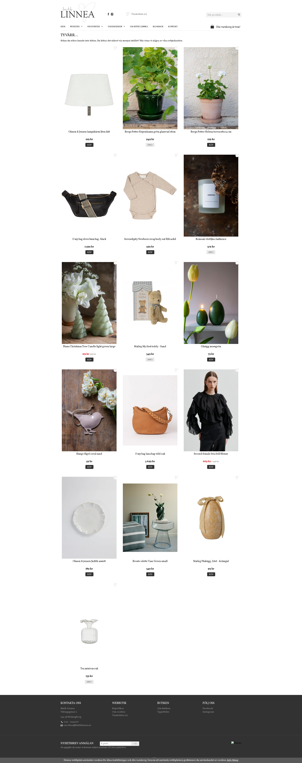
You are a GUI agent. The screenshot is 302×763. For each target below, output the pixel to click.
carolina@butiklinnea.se (77, 725)
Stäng (235, 760)
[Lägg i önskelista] (115, 48)
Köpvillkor (118, 708)
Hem (63, 26)
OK (135, 743)
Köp (89, 145)
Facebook (208, 708)
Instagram (208, 712)
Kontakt (173, 26)
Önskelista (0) (120, 715)
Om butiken (163, 708)
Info (150, 145)
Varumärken (115, 26)
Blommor (158, 26)
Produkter (93, 26)
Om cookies (118, 712)
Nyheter (75, 26)
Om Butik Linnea (139, 26)
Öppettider (163, 712)
